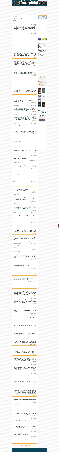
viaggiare (35, 362)
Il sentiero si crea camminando (17, 251)
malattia (32, 146)
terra (21, 119)
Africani (15, 373)
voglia (33, 133)
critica (23, 106)
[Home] (29, 2)
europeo (19, 117)
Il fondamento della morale (17, 162)
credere (28, 310)
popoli (22, 91)
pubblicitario (25, 334)
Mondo (14, 246)
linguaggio (15, 165)
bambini (21, 54)
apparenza (45, 76)
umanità (35, 176)
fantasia (20, 342)
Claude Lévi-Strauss (34, 361)
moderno (23, 205)
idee (17, 326)
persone (34, 100)
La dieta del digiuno (16, 155)
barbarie (21, 166)
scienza (35, 112)
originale (19, 208)
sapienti (19, 406)
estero (20, 341)
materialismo (30, 281)
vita (23, 172)
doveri (27, 165)
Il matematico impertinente (16, 105)
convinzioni (45, 83)
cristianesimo (22, 206)
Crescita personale (16, 170)
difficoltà (31, 217)
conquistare (17, 183)
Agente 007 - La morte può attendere (17, 123)
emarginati (22, 197)
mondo (14, 108)
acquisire (27, 207)
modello (26, 109)
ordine (15, 358)
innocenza (21, 52)
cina (32, 384)
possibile (15, 365)
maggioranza (33, 313)
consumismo (32, 75)
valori (35, 72)
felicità (31, 407)
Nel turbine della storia (16, 194)
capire (18, 150)
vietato (25, 190)
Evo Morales (40, 47)
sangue (15, 232)
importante (15, 150)
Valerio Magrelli (34, 233)
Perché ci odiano (15, 298)
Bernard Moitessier (34, 248)
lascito (24, 299)
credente (31, 313)
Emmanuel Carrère (34, 428)
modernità (34, 249)
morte (21, 333)
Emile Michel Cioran (34, 401)
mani (14, 318)
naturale (15, 382)
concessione (15, 231)
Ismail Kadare (40, 51)
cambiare (32, 117)
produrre (27, 351)
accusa (22, 72)
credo (14, 109)
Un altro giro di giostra (16, 364)
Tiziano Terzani (34, 57)
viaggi (18, 360)
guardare (15, 407)
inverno (30, 55)
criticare (32, 112)
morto (28, 52)
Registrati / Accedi (23, 0)
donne (14, 91)
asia (40, 84)
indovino (24, 335)
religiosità (24, 133)
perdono (34, 25)
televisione (15, 392)
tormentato (20, 399)
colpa (17, 433)
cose (35, 117)
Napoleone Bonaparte (34, 93)
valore (23, 293)
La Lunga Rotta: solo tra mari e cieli (17, 243)
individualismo (32, 201)
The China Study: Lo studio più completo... (18, 141)
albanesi (33, 432)
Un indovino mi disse (16, 203)
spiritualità (28, 133)
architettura (42, 76)
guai (30, 413)
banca (15, 400)
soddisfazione (19, 73)
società (18, 334)
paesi (26, 143)
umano (28, 253)
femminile (34, 254)
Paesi (30, 434)
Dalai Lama (35, 30)
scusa (14, 183)
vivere (22, 27)
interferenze (15, 300)
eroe (27, 399)
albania (32, 436)
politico (18, 110)
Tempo (15, 33)
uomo (28, 92)
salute (14, 26)
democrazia (16, 237)
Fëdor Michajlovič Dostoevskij (33, 344)
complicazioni (15, 214)
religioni (22, 390)
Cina (33, 381)
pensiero (18, 230)
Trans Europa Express (16, 283)
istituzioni (28, 440)
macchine (33, 406)
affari (46, 81)
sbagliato (34, 143)
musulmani (34, 192)
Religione (15, 181)
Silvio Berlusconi (34, 65)
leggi (18, 173)
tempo (35, 37)
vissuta (18, 256)
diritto (20, 419)
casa (28, 318)
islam (34, 75)
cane (24, 100)
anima (33, 246)
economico (29, 109)
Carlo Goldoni (34, 191)
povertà (30, 432)
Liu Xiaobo (35, 383)
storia (16, 64)
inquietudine (25, 365)
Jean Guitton (35, 415)
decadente (21, 214)
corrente (26, 196)
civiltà (45, 80)
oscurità (31, 318)
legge (32, 176)
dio (31, 176)
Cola (34, 391)
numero (27, 434)
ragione (32, 215)
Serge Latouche (34, 354)
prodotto (20, 237)
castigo (19, 198)
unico (24, 109)
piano (35, 62)
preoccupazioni (35, 217)
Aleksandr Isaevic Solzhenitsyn (33, 102)
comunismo (21, 100)
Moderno (17, 246)
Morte (15, 24)
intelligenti (31, 91)
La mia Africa (15, 315)
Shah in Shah (15, 114)
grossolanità (18, 166)
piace (15, 374)
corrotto (30, 72)
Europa (26, 118)
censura (23, 325)
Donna (14, 190)
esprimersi (15, 327)
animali (32, 168)
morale (21, 165)
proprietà (24, 92)
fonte (29, 166)
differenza (16, 52)
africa (32, 321)
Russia (18, 100)
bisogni (23, 73)
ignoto (31, 317)
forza (25, 302)
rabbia (27, 299)
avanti (28, 445)
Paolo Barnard (34, 303)
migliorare (43, 80)
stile (24, 374)
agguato (30, 244)
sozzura (23, 360)
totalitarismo (30, 106)
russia (35, 103)
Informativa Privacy (16, 450)
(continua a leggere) (22, 29)
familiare (33, 318)
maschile (25, 254)
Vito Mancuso (35, 312)
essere (19, 61)
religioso (31, 238)
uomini (26, 25)
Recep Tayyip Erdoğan (34, 240)
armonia (18, 358)
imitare (34, 210)
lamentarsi (32, 268)
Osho (35, 258)
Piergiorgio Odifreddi (34, 111)
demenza (33, 285)
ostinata (34, 325)
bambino (26, 52)
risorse (27, 352)
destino (34, 321)
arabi (45, 81)
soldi (18, 26)
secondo (21, 55)
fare (17, 26)
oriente (35, 121)
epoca (31, 118)
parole (23, 343)
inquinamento (32, 362)
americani (20, 391)
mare (17, 207)
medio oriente (33, 241)
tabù (35, 333)
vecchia (19, 119)
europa (44, 76)
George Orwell (34, 152)
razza (23, 407)
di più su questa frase (33, 24)
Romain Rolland (40, 55)
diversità (32, 121)
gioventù (19, 413)
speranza (34, 368)
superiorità (26, 61)
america (39, 84)
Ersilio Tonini (35, 74)
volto (28, 360)
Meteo (15, 212)
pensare (28, 292)
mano (21, 301)
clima (29, 217)
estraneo (25, 117)
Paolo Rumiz (35, 286)
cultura (24, 237)
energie (33, 352)
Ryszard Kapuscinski (34, 120)
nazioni (44, 80)
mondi (32, 115)
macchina (19, 392)
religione (39, 83)
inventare (30, 406)
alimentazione (32, 160)
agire (39, 76)
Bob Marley (35, 273)
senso (24, 318)
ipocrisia (15, 125)
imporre (34, 107)
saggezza (28, 367)
